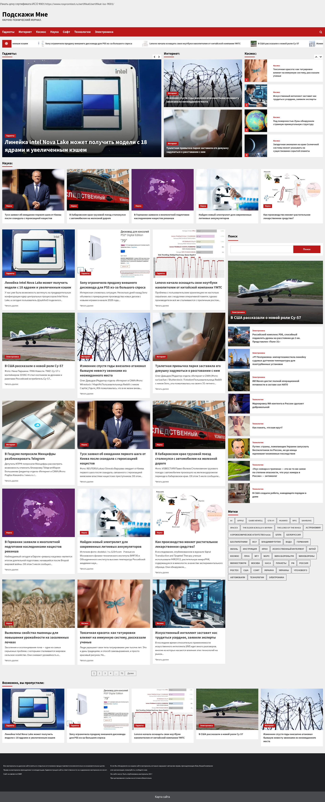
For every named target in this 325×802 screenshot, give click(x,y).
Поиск (232, 236)
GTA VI (271, 520)
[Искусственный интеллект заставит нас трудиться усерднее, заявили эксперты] (256, 70)
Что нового (300, 570)
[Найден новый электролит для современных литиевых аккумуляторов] (227, 189)
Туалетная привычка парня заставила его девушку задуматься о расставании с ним (197, 150)
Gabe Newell (256, 520)
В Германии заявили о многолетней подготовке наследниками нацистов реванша (161, 216)
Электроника (104, 32)
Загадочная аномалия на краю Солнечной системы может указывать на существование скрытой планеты (296, 123)
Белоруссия (293, 534)
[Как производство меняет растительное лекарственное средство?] (292, 189)
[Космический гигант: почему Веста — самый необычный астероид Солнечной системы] (256, 146)
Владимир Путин (271, 542)
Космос (41, 32)
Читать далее (11, 305)
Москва (255, 563)
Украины (284, 570)
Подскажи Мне (25, 14)
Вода (289, 542)
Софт (66, 32)
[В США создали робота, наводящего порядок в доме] (239, 493)
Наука (54, 32)
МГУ (257, 556)
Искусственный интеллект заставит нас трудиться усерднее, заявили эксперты (295, 72)
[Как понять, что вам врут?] (239, 426)
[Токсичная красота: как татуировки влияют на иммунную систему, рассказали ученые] (113, 604)
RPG (294, 520)
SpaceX (234, 527)
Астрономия (313, 527)
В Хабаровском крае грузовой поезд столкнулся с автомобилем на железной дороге (97, 216)
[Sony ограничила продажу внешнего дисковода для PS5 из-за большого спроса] (81, 108)
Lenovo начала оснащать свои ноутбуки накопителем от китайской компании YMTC (115, 43)
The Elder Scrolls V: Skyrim (257, 527)
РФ (292, 563)
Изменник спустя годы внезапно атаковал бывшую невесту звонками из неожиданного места (202, 100)
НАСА (268, 563)
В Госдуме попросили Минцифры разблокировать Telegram (30, 456)
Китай (312, 549)
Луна (247, 556)
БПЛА (278, 534)
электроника (276, 577)
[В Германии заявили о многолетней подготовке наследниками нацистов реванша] (163, 189)
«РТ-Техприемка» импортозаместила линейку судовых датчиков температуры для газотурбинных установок (279, 360)
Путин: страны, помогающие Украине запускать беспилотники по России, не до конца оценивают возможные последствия (280, 450)
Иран (265, 549)
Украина (269, 570)
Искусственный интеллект (288, 549)
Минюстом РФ (238, 563)
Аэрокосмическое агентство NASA (250, 534)
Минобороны (307, 556)
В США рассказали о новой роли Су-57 (199, 43)
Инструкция (250, 549)
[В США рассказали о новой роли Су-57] (38, 337)
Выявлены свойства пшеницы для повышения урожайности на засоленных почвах (37, 637)
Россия (303, 563)
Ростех (234, 570)
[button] (321, 32)
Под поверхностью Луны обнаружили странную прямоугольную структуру (293, 97)
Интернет (25, 32)
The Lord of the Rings (289, 527)
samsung (307, 520)
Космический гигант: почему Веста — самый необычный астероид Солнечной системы (295, 148)
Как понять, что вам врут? (267, 427)
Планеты (281, 563)
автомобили (237, 577)
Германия (302, 542)
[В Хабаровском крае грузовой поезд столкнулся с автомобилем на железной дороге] (98, 189)
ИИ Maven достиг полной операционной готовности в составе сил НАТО (275, 382)
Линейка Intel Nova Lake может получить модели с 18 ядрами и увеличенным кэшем (38, 285)
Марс (267, 556)
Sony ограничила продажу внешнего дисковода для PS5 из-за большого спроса (80, 146)
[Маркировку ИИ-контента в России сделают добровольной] (239, 404)
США (245, 570)
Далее (130, 673)
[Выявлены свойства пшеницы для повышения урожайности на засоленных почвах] (38, 604)
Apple (240, 520)
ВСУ (254, 542)
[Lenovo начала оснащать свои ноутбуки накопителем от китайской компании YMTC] (189, 253)
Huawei (283, 520)
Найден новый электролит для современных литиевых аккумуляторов (225, 216)
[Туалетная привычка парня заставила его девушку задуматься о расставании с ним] (203, 133)
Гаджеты (8, 32)
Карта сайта (162, 796)
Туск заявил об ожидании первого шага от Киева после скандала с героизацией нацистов (33, 216)
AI (231, 520)
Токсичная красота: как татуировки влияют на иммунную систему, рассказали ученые (113, 637)
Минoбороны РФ (284, 556)
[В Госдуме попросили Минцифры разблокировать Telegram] (38, 425)
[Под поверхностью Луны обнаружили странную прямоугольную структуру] (256, 95)
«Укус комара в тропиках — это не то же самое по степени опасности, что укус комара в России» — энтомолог (279, 472)
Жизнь (234, 549)
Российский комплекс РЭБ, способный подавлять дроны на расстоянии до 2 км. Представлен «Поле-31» (276, 338)
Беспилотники (238, 542)
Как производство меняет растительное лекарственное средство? (286, 216)
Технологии (82, 32)
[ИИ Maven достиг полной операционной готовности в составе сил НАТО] (239, 381)
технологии (257, 577)
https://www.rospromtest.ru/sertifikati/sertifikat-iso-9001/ (79, 3)
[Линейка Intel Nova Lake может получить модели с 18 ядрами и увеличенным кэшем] (38, 253)
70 (122, 673)
